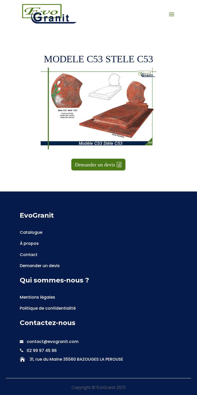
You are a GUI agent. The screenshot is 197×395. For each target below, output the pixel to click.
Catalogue (31, 232)
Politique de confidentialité (48, 308)
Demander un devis (95, 164)
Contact (28, 255)
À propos (29, 243)
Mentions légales (37, 297)
